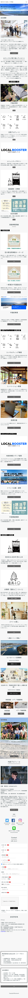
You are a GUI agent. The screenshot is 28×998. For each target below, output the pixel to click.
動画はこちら (14, 663)
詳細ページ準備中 (14, 598)
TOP (14, 986)
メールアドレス (4, 860)
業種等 (2, 872)
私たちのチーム (14, 809)
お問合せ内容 (4, 892)
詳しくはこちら (14, 693)
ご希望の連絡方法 (5, 877)
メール (4, 878)
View (14, 261)
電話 (9, 878)
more (14, 110)
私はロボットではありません (9, 901)
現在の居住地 (4, 887)
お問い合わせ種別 (5, 882)
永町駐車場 (3, 931)
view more (14, 53)
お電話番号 (3, 855)
